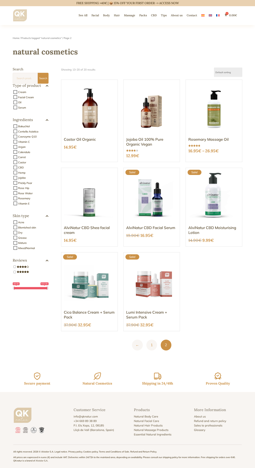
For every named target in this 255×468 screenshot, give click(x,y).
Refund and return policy (210, 421)
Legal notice (61, 451)
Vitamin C (24, 141)
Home (16, 37)
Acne (21, 222)
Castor (22, 162)
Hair (117, 15)
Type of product (27, 86)
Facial (95, 15)
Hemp (21, 172)
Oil (19, 102)
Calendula (24, 152)
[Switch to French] (218, 15)
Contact (192, 15)
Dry (20, 232)
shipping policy (170, 457)
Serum (22, 107)
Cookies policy (90, 451)
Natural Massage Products (151, 430)
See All (83, 15)
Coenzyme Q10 (27, 136)
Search (43, 78)
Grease (22, 237)
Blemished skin (27, 227)
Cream (22, 92)
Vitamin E (23, 203)
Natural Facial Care (146, 421)
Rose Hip (23, 188)
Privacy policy (75, 451)
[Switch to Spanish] (203, 15)
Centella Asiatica (28, 131)
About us (177, 15)
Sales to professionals (208, 425)
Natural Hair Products (148, 425)
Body (106, 15)
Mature (22, 243)
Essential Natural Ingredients (152, 434)
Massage (129, 15)
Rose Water (25, 193)
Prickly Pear (25, 183)
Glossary (199, 430)
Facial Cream (26, 97)
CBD (154, 15)
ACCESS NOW (169, 3)
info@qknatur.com (86, 416)
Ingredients (23, 120)
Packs (143, 15)
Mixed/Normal (26, 248)
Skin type (21, 216)
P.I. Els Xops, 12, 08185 (89, 425)
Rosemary (24, 198)
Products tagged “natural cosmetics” (41, 37)
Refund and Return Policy (143, 451)
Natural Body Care (146, 416)
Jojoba (22, 177)
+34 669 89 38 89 (85, 421)
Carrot (22, 157)
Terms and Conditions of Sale (114, 451)
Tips (164, 15)
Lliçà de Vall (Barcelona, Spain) (94, 430)
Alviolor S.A (42, 460)
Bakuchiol (24, 126)
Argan (22, 147)
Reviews (20, 260)
